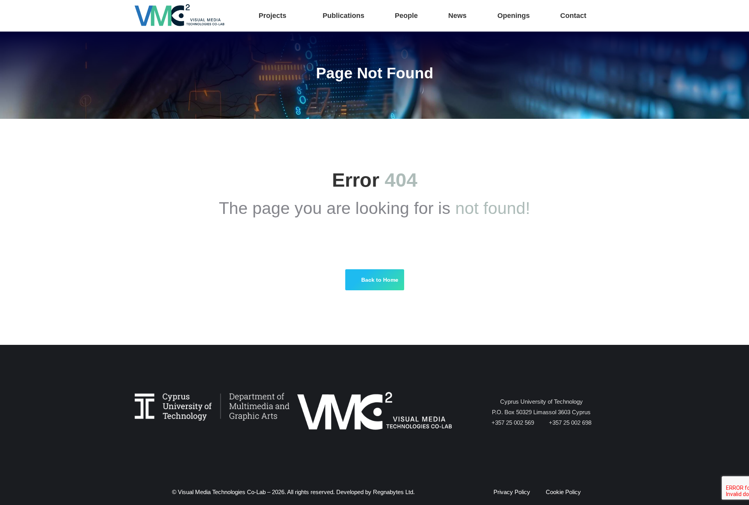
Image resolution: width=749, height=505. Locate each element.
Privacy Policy (511, 492)
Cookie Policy (563, 492)
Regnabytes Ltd (393, 492)
